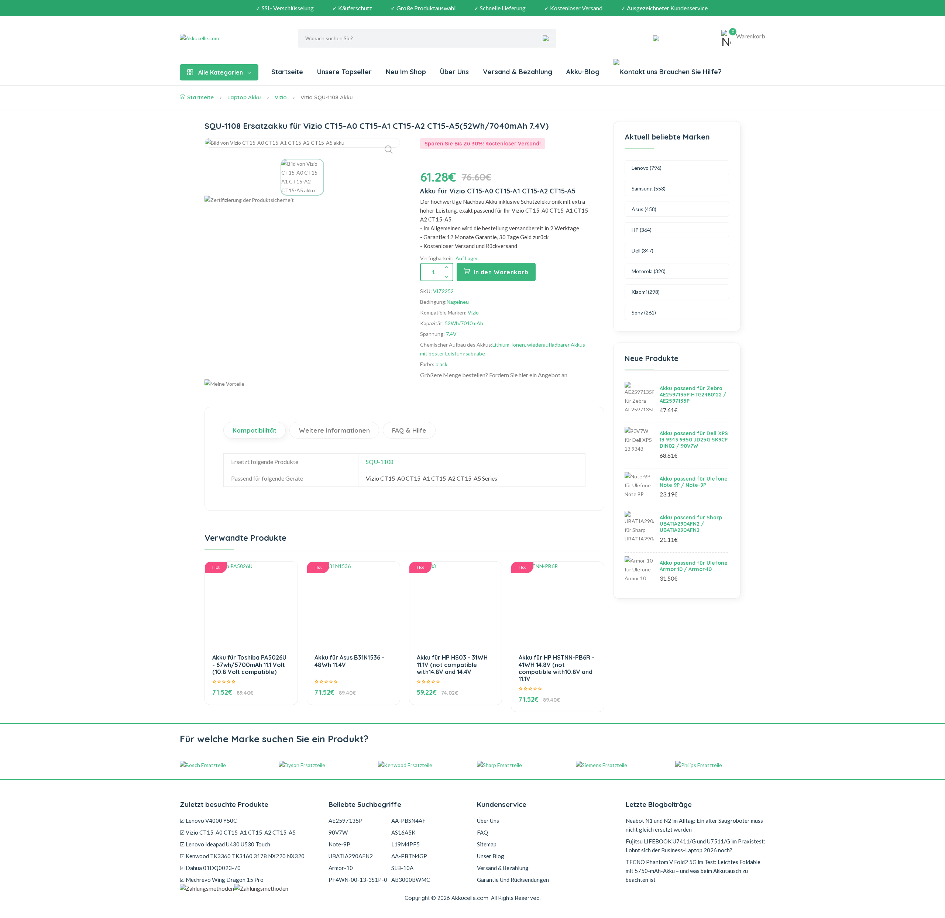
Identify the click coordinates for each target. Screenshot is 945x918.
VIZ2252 (443, 291)
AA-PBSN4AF (408, 820)
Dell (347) (642, 250)
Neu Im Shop (406, 72)
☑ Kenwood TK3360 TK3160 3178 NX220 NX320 (242, 856)
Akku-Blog (582, 72)
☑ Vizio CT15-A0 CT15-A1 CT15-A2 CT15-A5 (238, 832)
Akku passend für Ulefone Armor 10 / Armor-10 (694, 566)
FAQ (482, 832)
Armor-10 (341, 867)
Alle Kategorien (220, 72)
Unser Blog (490, 856)
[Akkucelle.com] (226, 38)
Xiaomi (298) (646, 292)
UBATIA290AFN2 (351, 856)
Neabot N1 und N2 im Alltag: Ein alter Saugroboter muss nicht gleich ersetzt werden (694, 825)
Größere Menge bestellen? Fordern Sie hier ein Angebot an (493, 374)
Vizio (281, 97)
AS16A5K (403, 832)
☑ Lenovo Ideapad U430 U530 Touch (225, 844)
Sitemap (486, 844)
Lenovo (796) (647, 168)
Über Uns (454, 72)
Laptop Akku (244, 97)
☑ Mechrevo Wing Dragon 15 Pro (222, 879)
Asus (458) (644, 209)
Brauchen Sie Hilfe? (689, 72)
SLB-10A (402, 867)
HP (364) (642, 230)
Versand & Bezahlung (517, 72)
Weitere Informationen (334, 430)
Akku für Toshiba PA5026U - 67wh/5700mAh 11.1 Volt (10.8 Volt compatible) (249, 664)
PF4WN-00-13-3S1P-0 (358, 879)
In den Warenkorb (501, 272)
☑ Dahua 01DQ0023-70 (210, 867)
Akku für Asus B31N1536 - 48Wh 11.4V (349, 661)
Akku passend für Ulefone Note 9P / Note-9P (694, 481)
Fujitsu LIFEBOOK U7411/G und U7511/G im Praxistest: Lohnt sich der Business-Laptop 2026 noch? (695, 845)
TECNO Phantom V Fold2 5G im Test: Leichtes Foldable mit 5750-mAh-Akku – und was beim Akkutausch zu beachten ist (693, 871)
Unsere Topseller (344, 72)
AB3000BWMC (410, 879)
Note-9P (339, 844)
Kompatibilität (254, 430)
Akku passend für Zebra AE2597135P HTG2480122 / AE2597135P (693, 394)
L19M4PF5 (405, 844)
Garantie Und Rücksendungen (513, 879)
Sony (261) (644, 312)
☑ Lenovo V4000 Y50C (208, 820)
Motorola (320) (649, 271)
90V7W (338, 832)
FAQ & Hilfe (409, 430)
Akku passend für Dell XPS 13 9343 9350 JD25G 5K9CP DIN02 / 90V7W (694, 439)
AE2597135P (345, 820)
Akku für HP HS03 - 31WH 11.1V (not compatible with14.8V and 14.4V (452, 664)
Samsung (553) (649, 188)
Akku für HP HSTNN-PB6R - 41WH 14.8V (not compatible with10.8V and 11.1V (556, 668)
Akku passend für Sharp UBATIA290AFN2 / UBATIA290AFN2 (691, 523)
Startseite (287, 72)
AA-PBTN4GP (409, 856)
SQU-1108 (380, 461)
